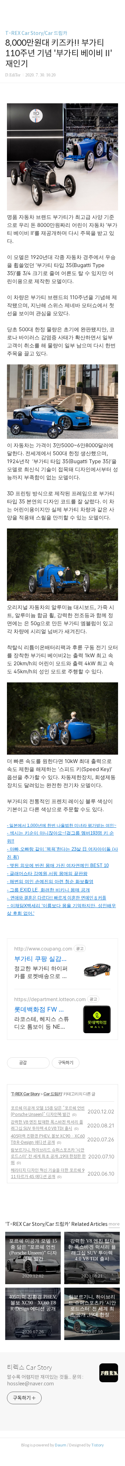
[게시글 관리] (42, 1063)
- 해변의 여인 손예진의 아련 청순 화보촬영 (50, 881)
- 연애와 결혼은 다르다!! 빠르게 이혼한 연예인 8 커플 (56, 897)
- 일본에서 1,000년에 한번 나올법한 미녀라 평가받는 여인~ (61, 825)
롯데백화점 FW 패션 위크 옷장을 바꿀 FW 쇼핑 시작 (39, 1010)
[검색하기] (116, 8)
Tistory (97, 1445)
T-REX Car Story (25, 1093)
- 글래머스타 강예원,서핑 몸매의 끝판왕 (47, 873)
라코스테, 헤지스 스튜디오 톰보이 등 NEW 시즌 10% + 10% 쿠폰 (41, 1022)
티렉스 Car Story (29, 1367)
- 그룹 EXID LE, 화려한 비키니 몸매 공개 (48, 890)
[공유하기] (33, 1063)
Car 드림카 (52, 1093)
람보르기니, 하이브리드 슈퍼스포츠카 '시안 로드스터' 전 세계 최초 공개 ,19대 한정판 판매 (48, 1156)
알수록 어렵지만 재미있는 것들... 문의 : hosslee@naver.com (45, 1380)
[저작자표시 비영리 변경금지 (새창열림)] (89, 1063)
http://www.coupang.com (43, 949)
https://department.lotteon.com (50, 999)
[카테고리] (8, 8)
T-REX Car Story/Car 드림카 (36, 33)
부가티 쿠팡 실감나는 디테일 (41, 959)
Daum (60, 1445)
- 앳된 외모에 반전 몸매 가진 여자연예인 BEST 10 (58, 865)
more (114, 1224)
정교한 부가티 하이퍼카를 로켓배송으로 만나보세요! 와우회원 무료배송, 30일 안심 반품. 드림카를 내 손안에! (41, 972)
